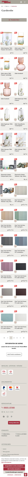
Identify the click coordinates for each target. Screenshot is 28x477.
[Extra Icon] (11, 416)
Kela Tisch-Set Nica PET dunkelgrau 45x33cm (6, 251)
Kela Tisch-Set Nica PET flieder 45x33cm (6, 276)
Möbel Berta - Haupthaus (5, 434)
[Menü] (21, 2)
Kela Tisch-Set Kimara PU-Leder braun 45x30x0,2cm (20, 302)
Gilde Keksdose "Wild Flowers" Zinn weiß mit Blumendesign (7, 49)
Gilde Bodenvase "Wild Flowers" (21, 99)
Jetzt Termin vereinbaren (14, 354)
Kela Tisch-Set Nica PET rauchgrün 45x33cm (20, 226)
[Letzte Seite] (24, 337)
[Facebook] (3, 416)
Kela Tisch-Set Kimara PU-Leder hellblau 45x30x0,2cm (6, 327)
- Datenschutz (17, 474)
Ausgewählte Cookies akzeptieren (14, 466)
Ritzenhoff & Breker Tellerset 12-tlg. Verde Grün (20, 175)
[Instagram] (7, 416)
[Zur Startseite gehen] (6, 2)
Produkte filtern (15, 20)
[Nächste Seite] (20, 337)
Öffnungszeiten (6, 451)
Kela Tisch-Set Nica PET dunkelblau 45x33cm (20, 251)
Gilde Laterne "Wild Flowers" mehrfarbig (6, 74)
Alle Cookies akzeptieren (14, 469)
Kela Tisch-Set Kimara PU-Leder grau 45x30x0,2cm (6, 302)
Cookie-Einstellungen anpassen (14, 472)
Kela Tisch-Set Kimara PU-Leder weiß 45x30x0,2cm (20, 327)
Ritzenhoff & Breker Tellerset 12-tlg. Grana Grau (6, 200)
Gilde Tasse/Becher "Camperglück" (20, 124)
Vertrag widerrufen (14, 422)
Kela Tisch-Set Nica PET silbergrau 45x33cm (20, 200)
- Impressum (10, 474)
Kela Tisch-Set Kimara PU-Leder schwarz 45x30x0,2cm (20, 276)
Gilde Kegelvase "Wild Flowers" (6, 124)
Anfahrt (4, 449)
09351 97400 (9, 407)
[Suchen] (24, 2)
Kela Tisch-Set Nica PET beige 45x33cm (6, 226)
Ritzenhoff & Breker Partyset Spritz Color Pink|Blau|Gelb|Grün (6, 175)
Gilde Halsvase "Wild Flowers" (6, 150)
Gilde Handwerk (19, 73)
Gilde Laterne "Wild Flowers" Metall (20, 49)
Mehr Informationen (6, 462)
